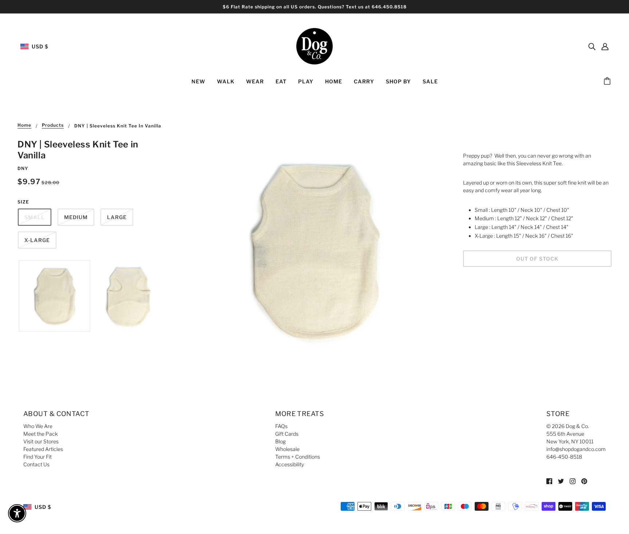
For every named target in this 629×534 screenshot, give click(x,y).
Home (24, 125)
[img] (591, 46)
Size (23, 202)
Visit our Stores (41, 441)
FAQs (281, 426)
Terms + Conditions (297, 457)
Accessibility (289, 464)
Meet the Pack (40, 434)
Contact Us (36, 464)
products (53, 125)
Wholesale (287, 449)
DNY (22, 168)
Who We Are (37, 426)
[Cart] (608, 81)
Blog (280, 441)
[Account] (605, 46)
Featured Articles (43, 449)
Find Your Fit (37, 457)
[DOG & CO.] (314, 46)
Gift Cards (286, 434)
